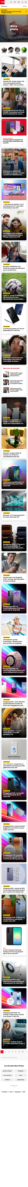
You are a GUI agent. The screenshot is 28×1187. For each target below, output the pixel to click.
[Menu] (26, 2)
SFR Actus (4, 6)
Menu (26, 2)
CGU (11, 1092)
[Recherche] (11, 2)
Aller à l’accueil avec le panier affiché (15, 2)
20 (22, 1052)
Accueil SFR (2, 2)
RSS (24, 1092)
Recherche (11, 2)
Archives (4, 1092)
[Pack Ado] (14, 133)
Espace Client (22, 2)
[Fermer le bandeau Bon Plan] (26, 11)
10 (19, 1052)
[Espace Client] (22, 2)
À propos (18, 1092)
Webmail (19, 2)
